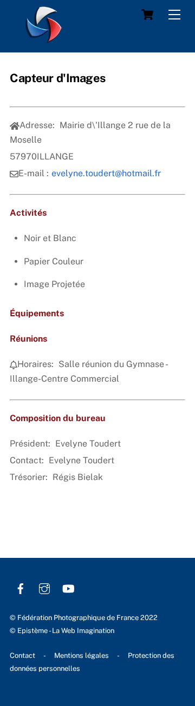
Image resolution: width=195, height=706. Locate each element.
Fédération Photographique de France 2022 (87, 618)
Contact (22, 655)
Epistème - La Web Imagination (65, 631)
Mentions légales (81, 655)
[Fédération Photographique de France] (44, 38)
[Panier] (147, 14)
